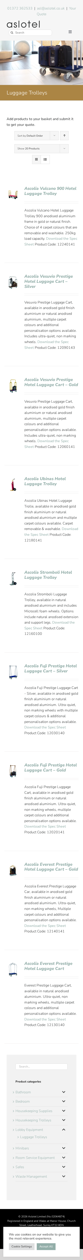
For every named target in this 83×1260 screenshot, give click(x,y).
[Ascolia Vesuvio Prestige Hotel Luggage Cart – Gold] (12, 379)
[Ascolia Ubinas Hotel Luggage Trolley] (12, 479)
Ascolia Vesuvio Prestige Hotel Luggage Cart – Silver (48, 281)
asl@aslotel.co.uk (51, 8)
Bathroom (23, 1092)
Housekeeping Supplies (33, 1111)
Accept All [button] (46, 1247)
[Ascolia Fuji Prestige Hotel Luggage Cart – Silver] (12, 666)
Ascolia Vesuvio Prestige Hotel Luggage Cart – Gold (51, 382)
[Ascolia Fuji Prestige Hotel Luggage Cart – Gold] (12, 765)
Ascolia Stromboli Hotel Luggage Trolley (48, 575)
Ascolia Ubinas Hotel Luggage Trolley (45, 481)
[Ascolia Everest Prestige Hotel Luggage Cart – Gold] (12, 864)
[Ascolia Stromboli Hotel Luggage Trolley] (12, 572)
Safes (19, 1167)
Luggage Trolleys (33, 1137)
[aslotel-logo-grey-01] (23, 22)
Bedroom (22, 1101)
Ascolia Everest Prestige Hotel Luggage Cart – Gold (51, 867)
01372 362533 (20, 8)
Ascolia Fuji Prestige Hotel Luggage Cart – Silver (50, 668)
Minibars (22, 1148)
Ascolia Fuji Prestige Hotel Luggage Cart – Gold (50, 767)
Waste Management (31, 1176)
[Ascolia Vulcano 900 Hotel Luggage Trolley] (12, 188)
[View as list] (45, 159)
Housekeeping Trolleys (33, 1120)
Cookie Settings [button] (22, 1247)
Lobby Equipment (29, 1129)
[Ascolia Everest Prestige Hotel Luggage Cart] (12, 963)
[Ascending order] (64, 135)
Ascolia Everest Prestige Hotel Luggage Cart (48, 966)
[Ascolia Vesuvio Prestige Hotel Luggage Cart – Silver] (12, 276)
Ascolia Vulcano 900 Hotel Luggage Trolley (50, 191)
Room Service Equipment (35, 1157)
